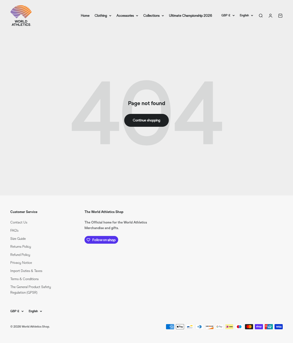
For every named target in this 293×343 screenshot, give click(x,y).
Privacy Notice (21, 263)
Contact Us (18, 222)
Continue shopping (146, 120)
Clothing (101, 16)
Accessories (125, 16)
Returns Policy (20, 247)
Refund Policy (20, 255)
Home (85, 16)
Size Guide (18, 239)
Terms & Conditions (24, 279)
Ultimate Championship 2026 (190, 16)
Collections (151, 16)
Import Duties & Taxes (26, 271)
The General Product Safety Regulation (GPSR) (30, 290)
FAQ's (14, 230)
